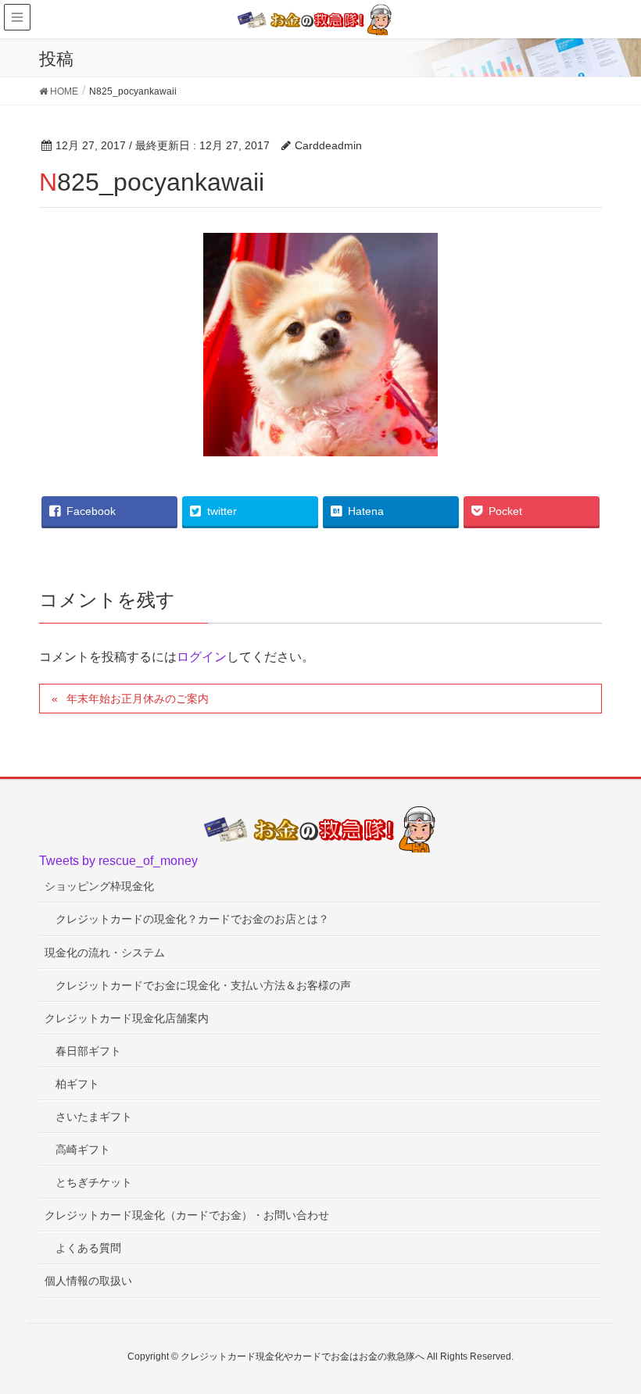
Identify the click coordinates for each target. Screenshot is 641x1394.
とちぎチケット (94, 1182)
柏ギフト (77, 1084)
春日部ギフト (88, 1051)
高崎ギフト (83, 1149)
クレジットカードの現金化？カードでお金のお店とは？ (192, 919)
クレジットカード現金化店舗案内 (127, 1018)
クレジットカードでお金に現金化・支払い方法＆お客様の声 (203, 985)
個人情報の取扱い (88, 1280)
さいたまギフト (94, 1116)
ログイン (202, 656)
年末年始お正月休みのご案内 (137, 698)
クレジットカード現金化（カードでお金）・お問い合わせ (187, 1215)
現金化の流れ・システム (105, 952)
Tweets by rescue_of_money (118, 860)
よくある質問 (88, 1248)
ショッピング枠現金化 (99, 886)
